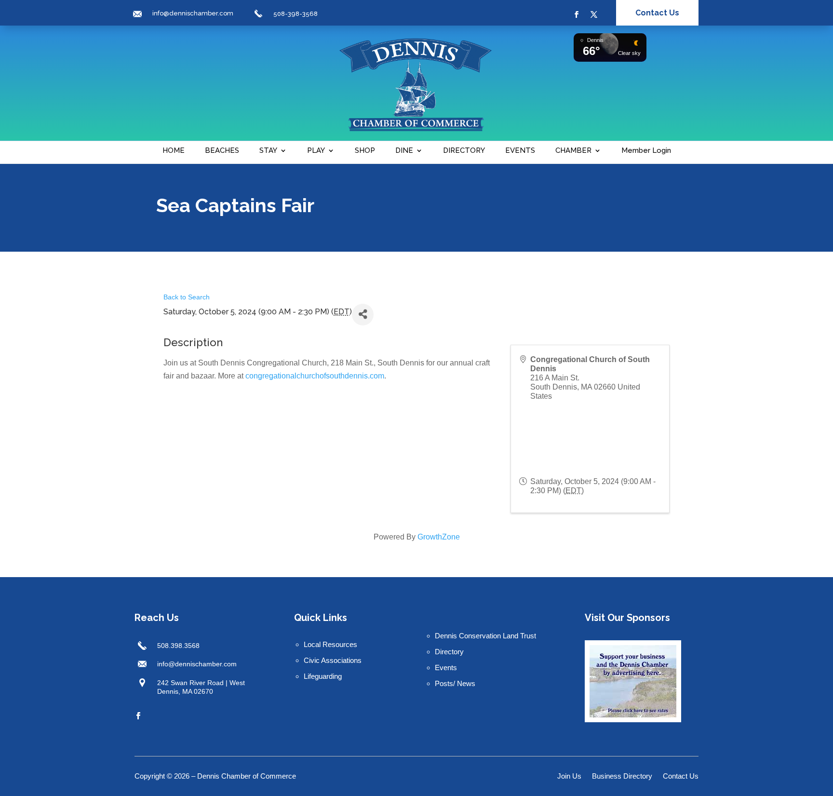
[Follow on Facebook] (576, 14)
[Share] (363, 314)
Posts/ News (455, 683)
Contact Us (657, 12)
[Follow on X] (594, 14)
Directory (449, 652)
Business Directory (622, 776)
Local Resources (330, 644)
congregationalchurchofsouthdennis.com (314, 376)
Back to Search (186, 297)
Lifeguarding (323, 676)
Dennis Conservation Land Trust (485, 636)
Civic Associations (333, 660)
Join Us (569, 776)
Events (446, 667)
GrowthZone (438, 537)
